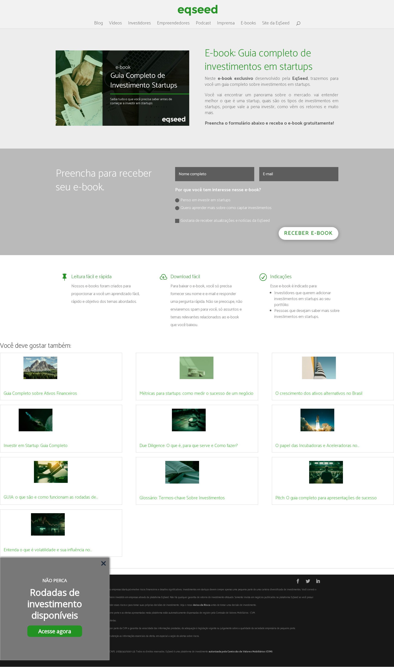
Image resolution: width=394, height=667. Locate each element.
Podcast (203, 24)
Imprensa (226, 24)
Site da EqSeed (276, 24)
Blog (98, 24)
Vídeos (115, 24)
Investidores (139, 24)
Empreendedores (173, 24)
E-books (248, 24)
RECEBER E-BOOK (308, 233)
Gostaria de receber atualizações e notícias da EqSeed (225, 220)
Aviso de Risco (201, 605)
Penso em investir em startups (206, 200)
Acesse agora (54, 631)
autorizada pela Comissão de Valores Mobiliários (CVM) (240, 652)
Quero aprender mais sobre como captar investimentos (226, 207)
